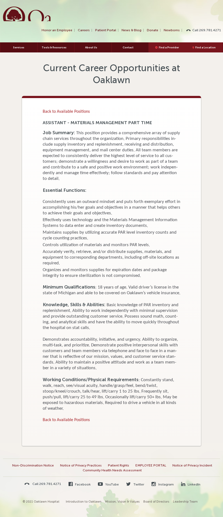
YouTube (111, 484)
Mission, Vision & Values (122, 501)
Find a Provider (169, 47)
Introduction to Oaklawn (83, 501)
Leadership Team (185, 501)
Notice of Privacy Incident (192, 465)
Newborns (172, 30)
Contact (128, 47)
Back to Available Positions (66, 111)
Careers (84, 30)
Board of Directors (156, 501)
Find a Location (205, 47)
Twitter (138, 484)
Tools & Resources (54, 47)
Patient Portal (105, 30)
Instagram (165, 484)
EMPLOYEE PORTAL (150, 465)
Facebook (82, 484)
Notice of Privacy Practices (81, 465)
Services (18, 47)
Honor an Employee (57, 30)
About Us (91, 47)
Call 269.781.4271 (206, 30)
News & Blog (131, 30)
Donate (152, 30)
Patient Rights (118, 465)
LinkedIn (193, 484)
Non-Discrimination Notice (33, 465)
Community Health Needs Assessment (112, 470)
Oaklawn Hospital (27, 14)
